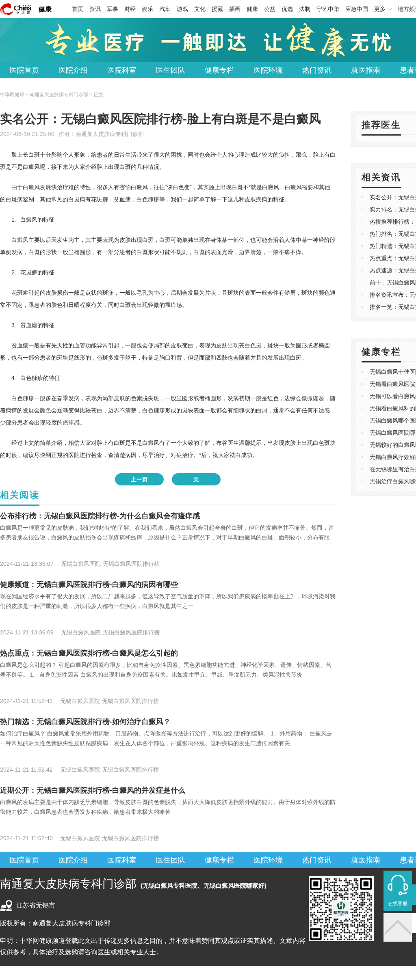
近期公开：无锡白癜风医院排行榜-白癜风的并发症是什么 (92, 790)
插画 (234, 9)
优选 (287, 9)
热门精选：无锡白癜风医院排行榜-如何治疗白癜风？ (85, 722)
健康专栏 (219, 70)
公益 (269, 9)
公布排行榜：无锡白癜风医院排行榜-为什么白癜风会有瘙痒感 (100, 516)
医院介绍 (73, 70)
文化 (200, 9)
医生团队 (170, 70)
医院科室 (121, 70)
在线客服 (397, 903)
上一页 (139, 479)
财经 (130, 9)
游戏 (182, 9)
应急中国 (356, 9)
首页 (77, 9)
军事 (112, 9)
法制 (304, 9)
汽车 (165, 9)
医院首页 (24, 70)
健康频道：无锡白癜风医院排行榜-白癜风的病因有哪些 (89, 584)
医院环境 (268, 70)
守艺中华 (327, 9)
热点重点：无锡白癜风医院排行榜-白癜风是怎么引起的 (89, 653)
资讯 (95, 9)
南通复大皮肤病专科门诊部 (110, 134)
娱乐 (147, 9)
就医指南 (365, 70)
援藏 (217, 9)
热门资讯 (317, 70)
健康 (45, 9)
